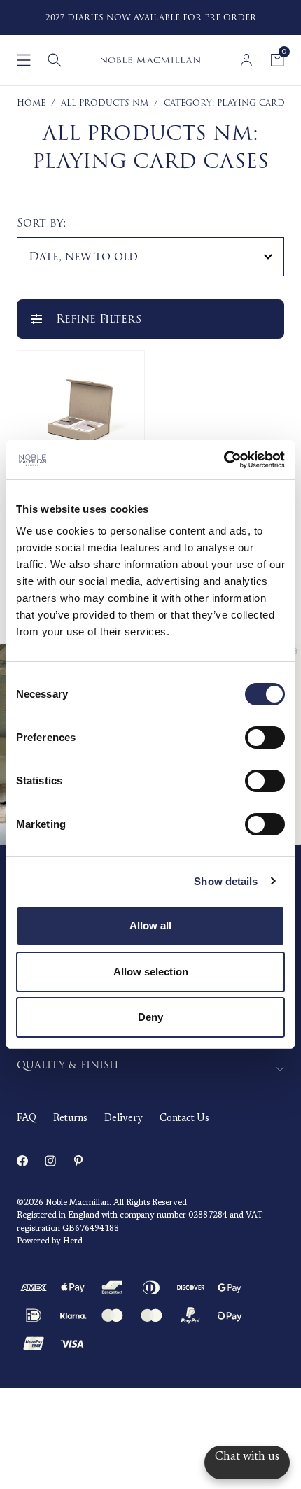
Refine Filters (98, 319)
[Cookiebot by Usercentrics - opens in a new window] (223, 460)
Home (31, 103)
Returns (70, 1119)
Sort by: (41, 223)
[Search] (55, 60)
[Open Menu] (24, 60)
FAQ (26, 1119)
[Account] (246, 60)
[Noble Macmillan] (150, 60)
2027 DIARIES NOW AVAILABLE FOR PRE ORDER (151, 18)
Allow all (151, 925)
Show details (226, 881)
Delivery (123, 1119)
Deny (150, 1017)
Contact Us (184, 1119)
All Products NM (104, 103)
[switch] (265, 737)
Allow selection (150, 972)
